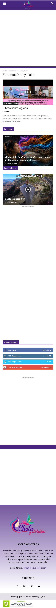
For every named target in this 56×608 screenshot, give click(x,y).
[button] (4, 3)
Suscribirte (46, 367)
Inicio (5, 70)
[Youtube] (39, 586)
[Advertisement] (28, 38)
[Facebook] (17, 586)
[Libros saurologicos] (28, 92)
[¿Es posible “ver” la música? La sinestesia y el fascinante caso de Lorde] (28, 150)
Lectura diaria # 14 (15, 199)
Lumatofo (6, 112)
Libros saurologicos (15, 108)
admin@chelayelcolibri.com (34, 568)
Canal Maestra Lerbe (11, 103)
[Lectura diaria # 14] (28, 189)
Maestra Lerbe (11, 202)
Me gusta (47, 350)
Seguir (48, 356)
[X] (31, 586)
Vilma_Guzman (11, 163)
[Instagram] (24, 586)
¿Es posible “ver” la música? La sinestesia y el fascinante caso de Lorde (27, 158)
